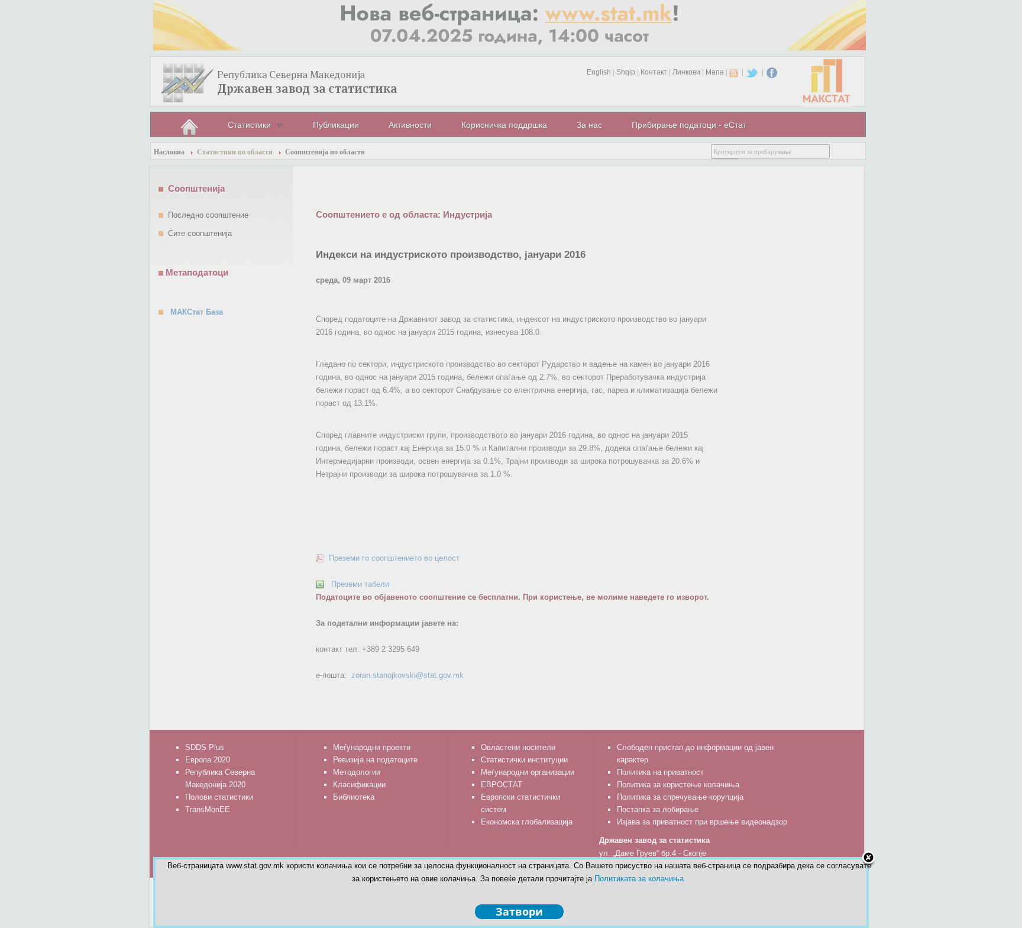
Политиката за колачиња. (640, 878)
